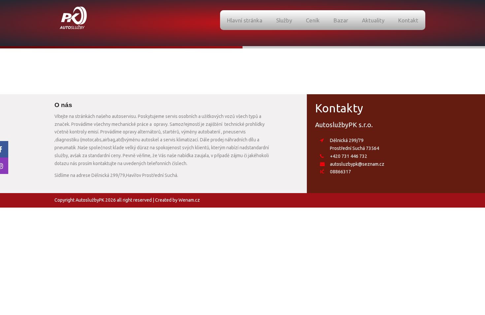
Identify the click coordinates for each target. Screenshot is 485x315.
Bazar (341, 20)
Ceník (313, 20)
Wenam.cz (189, 200)
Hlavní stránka (244, 20)
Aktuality (373, 20)
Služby (284, 20)
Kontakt (408, 20)
